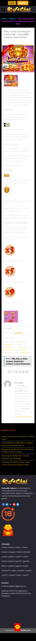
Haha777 (18, 561)
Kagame (18, 566)
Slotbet (7, 347)
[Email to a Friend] (20, 372)
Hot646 (10, 561)
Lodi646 (11, 566)
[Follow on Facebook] (3, 504)
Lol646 (4, 557)
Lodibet (11, 557)
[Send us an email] (10, 504)
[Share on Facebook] (12, 372)
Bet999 (26, 561)
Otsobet (12, 552)
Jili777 (25, 557)
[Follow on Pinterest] (14, 504)
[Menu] (3, 9)
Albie (14, 571)
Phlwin (4, 547)
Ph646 (24, 547)
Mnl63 (19, 552)
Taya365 (28, 571)
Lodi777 (19, 557)
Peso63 (4, 552)
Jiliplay (22, 352)
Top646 (12, 575)
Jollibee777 (6, 571)
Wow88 (20, 571)
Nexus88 (8, 345)
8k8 (19, 347)
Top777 (5, 575)
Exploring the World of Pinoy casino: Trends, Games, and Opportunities (16, 463)
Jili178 (4, 561)
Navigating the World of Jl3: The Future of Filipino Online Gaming (18, 450)
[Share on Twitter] (16, 372)
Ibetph (19, 342)
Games (12, 19)
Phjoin (18, 575)
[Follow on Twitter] (7, 504)
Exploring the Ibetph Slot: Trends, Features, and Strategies (15, 457)
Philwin (11, 547)
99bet (4, 566)
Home (4, 19)
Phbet (18, 547)
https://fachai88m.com (23, 416)
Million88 (26, 552)
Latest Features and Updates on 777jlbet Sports (18, 438)
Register (22, 3)
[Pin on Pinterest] (23, 372)
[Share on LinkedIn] (27, 372)
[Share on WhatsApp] (9, 372)
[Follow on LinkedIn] (17, 504)
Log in (12, 3)
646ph (25, 566)
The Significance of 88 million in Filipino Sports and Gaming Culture (17, 444)
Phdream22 (9, 350)
